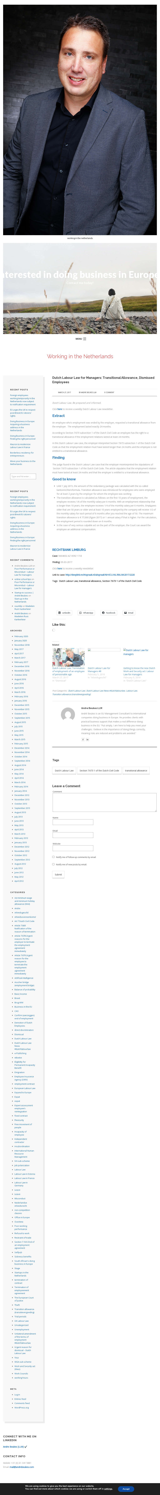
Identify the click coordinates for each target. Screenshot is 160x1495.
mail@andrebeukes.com (22, 1466)
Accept (126, 1489)
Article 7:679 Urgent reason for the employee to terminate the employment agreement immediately (23, 964)
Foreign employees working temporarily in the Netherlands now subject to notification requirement (22, 400)
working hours (21, 1377)
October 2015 (21, 713)
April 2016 (19, 687)
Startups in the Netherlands (21, 1274)
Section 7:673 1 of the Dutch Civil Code (99, 770)
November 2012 (22, 851)
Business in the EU (23, 1006)
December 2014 (22, 748)
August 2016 (20, 679)
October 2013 (21, 803)
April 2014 (19, 778)
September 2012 (22, 859)
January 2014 (21, 791)
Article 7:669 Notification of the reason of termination (25, 928)
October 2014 (21, 756)
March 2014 (20, 782)
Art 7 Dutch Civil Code (24, 921)
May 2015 (19, 735)
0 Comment (109, 392)
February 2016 (21, 696)
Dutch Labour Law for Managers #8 (99, 670)
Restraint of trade (23, 1237)
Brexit (17, 998)
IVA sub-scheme (22, 1161)
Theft (17, 1305)
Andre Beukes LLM (88, 392)
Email (55, 830)
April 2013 (19, 829)
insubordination (22, 1146)
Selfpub (18, 1252)
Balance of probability (25, 989)
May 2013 (19, 825)
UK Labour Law (22, 1320)
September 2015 (22, 717)
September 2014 (22, 760)
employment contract (25, 1083)
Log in (17, 1394)
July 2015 (19, 726)
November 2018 (22, 645)
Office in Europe (22, 1217)
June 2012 (19, 872)
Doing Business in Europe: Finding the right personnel (22, 437)
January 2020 (21, 640)
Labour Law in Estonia (25, 1174)
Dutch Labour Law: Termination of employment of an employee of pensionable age (68, 671)
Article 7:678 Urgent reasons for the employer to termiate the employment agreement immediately (24, 943)
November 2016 (22, 670)
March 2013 (20, 833)
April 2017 (19, 653)
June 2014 (19, 769)
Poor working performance (21, 1227)
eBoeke (18, 1057)
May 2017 (19, 649)
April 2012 (19, 881)
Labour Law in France (25, 1178)
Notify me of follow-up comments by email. (76, 857)
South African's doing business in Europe (25, 1262)
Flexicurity (19, 1120)
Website (56, 843)
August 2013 (20, 812)
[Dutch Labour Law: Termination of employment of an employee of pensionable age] (68, 657)
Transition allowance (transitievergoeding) (71, 694)
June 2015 (19, 730)
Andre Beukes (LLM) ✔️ (15, 1446)
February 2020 (21, 636)
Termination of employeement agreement (22, 1290)
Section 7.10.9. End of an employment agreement (24, 1244)
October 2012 (21, 855)
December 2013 (22, 795)
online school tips (23, 579)
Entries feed (20, 1399)
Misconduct (20, 1198)
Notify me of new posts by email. (71, 864)
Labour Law (131, 690)
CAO (17, 1011)
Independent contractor (21, 1141)
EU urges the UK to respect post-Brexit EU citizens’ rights (22, 412)
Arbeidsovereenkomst (25, 917)
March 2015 (20, 739)
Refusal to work (22, 1233)
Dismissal (19, 1034)
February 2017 (21, 662)
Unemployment (22, 1329)
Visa (17, 1357)
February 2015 (21, 743)
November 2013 (22, 799)
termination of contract (21, 1281)
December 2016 (22, 666)
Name (55, 817)
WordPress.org (22, 1407)
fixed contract (21, 1115)
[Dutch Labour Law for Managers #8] (104, 657)
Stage (17, 1268)
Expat (17, 1096)
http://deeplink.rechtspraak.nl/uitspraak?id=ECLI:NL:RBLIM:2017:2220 (100, 574)
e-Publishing (20, 1053)
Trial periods (20, 1316)
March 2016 (20, 692)
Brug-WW (19, 1002)
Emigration (20, 1072)
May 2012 (19, 876)
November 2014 (22, 752)
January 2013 (21, 842)
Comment (57, 791)
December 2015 (22, 705)
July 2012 (19, 868)
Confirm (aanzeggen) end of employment (24, 1017)
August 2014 (20, 765)
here (60, 409)
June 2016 (19, 683)
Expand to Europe (23, 1092)
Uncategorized (21, 1325)
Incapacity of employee (21, 1133)
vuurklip (18, 606)
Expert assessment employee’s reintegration (24, 1108)
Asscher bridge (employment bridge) (24, 984)
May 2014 (19, 773)
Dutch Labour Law (76, 690)
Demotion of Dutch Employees (23, 1024)
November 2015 (22, 709)
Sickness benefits (23, 1256)
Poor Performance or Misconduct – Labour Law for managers (25, 571)
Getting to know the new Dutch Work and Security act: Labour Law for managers (139, 671)
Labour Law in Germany (21, 1184)
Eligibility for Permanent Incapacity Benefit (25, 1064)
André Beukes (21, 613)
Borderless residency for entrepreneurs (22, 454)
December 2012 (22, 846)
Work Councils (21, 1373)
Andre (17, 908)
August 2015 (20, 722)
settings (108, 1489)
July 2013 (19, 816)
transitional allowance (136, 770)
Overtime (19, 1221)
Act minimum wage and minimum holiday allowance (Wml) (25, 900)
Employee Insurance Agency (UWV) (24, 1078)
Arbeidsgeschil (21, 912)
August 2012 (20, 863)
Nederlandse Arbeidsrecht (21, 1204)
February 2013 (21, 838)
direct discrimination (24, 1030)
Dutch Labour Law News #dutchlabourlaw (105, 690)
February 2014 (21, 786)
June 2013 (19, 820)
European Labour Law (25, 1088)
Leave (17, 1189)
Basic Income (21, 994)
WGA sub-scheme (23, 1361)
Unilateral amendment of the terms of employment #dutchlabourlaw (25, 1338)
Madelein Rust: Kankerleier (25, 608)
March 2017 (20, 657)
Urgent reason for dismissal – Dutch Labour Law (23, 1350)
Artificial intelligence (24, 978)
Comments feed (22, 1403)
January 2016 (21, 700)
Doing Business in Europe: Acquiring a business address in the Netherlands (22, 426)
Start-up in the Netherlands (21, 600)
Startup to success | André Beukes (24, 594)
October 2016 (21, 674)
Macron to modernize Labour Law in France (20, 446)
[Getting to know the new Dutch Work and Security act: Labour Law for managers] (139, 657)
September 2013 (22, 808)
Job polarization (22, 1165)
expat (17, 1101)
